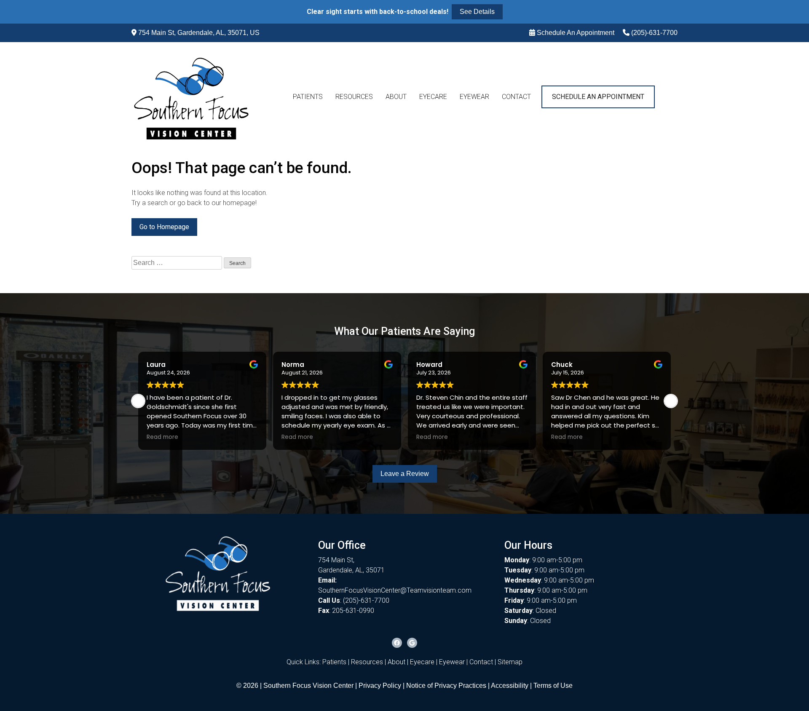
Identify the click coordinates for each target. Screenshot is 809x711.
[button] (670, 401)
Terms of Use (553, 685)
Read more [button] (162, 437)
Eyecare (433, 97)
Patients (308, 97)
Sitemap (510, 662)
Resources (354, 97)
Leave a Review (404, 473)
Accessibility (509, 685)
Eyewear (474, 97)
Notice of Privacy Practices (446, 685)
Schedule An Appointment (575, 32)
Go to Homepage (164, 227)
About (396, 97)
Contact (516, 97)
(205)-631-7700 (654, 32)
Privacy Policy (381, 685)
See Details (477, 11)
